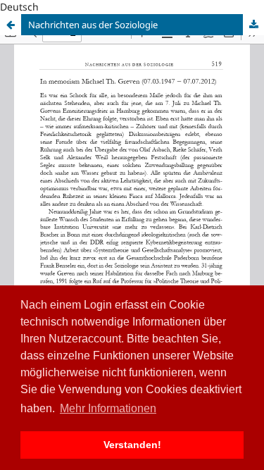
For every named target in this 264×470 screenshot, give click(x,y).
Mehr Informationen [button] (108, 408)
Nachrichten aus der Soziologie (93, 24)
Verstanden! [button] (132, 444)
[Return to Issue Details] (10, 24)
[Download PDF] (253, 24)
